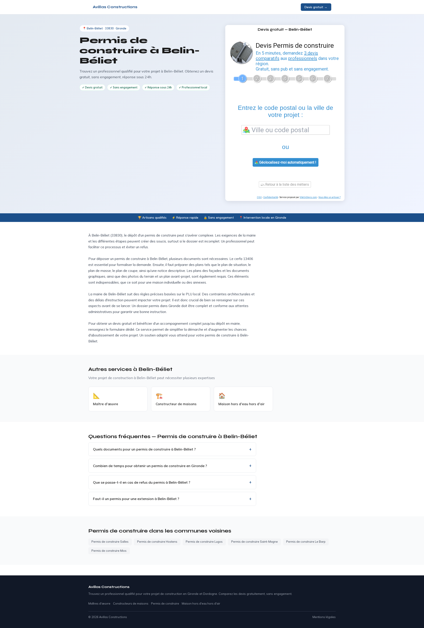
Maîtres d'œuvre (99, 603)
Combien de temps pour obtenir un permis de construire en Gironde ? (150, 466)
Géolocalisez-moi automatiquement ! (287, 162)
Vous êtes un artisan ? (329, 197)
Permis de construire (165, 603)
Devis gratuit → (316, 7)
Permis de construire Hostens (157, 541)
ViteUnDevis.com (308, 197)
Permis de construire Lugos (204, 541)
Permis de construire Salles (110, 541)
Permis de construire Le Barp (306, 541)
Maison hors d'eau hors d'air (201, 603)
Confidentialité (270, 197)
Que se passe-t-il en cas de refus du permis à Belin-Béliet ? (141, 482)
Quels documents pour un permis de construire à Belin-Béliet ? (144, 449)
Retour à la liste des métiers (286, 184)
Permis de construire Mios (109, 550)
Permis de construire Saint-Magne (254, 541)
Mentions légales (324, 617)
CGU (259, 197)
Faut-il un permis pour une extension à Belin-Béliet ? (136, 498)
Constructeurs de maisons (130, 603)
